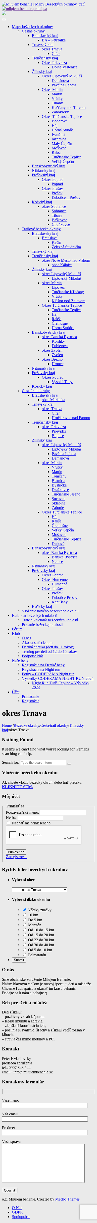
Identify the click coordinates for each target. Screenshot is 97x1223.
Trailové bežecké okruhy (41, 229)
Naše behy (20, 660)
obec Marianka (53, 400)
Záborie (58, 507)
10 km (32, 915)
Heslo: (11, 817)
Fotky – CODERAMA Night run (48, 674)
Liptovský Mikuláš (66, 278)
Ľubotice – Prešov (66, 197)
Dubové (58, 543)
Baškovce (59, 220)
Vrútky (57, 98)
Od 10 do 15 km (40, 930)
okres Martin (52, 283)
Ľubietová (60, 346)
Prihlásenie (30, 696)
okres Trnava (52, 49)
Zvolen (57, 355)
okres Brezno (52, 359)
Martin (57, 94)
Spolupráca (21, 1217)
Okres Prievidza (54, 62)
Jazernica (59, 139)
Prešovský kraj (43, 175)
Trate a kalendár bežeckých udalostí (50, 620)
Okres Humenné (55, 579)
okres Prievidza (54, 427)
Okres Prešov (52, 188)
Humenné (59, 584)
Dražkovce (60, 490)
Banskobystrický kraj (48, 166)
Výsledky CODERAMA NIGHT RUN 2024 (58, 678)
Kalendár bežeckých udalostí (34, 615)
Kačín (56, 242)
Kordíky (58, 341)
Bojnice (58, 436)
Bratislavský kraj (45, 35)
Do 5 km (34, 920)
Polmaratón (36, 955)
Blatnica (58, 481)
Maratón (34, 925)
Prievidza (59, 431)
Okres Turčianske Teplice (62, 116)
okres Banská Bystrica (59, 337)
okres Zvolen (52, 350)
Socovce (58, 498)
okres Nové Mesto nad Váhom (66, 260)
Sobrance (59, 211)
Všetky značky (39, 910)
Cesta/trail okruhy (36, 391)
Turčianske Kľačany (68, 292)
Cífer (56, 53)
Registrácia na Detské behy (43, 665)
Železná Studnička (66, 247)
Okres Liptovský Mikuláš (62, 76)
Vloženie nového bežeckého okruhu (50, 611)
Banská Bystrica (64, 557)
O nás (26, 638)
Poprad (57, 184)
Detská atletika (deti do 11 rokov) (48, 647)
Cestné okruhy (33, 31)
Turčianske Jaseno (66, 494)
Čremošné (60, 323)
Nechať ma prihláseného (31, 823)
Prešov (57, 193)
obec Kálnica (62, 265)
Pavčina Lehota (64, 85)
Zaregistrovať (16, 857)
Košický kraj (42, 202)
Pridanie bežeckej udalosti (42, 624)
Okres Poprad (52, 179)
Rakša (56, 152)
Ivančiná (58, 134)
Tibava (57, 215)
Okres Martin (52, 89)
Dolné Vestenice (64, 67)
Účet (15, 692)
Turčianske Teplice (66, 157)
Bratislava (49, 238)
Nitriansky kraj (43, 170)
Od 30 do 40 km (40, 945)
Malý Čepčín (62, 143)
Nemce (57, 561)
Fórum (17, 629)
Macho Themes (67, 1199)
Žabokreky (60, 112)
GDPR (17, 1212)
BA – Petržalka (54, 40)
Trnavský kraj (42, 44)
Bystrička (59, 485)
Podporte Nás (32, 656)
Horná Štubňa (63, 130)
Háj (54, 125)
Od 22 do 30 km (40, 940)
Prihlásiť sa (16, 852)
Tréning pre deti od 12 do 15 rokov (49, 651)
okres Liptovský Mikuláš (61, 274)
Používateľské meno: (23, 812)
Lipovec (58, 287)
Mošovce (59, 148)
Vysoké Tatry (62, 382)
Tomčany (59, 476)
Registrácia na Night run (41, 669)
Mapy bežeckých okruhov (32, 26)
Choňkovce (61, 224)
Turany (57, 103)
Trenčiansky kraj (45, 58)
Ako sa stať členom (37, 642)
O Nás (17, 1208)
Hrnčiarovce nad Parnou (71, 418)
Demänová (60, 80)
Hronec (57, 364)
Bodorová (59, 121)
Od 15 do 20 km (40, 935)
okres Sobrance (54, 206)
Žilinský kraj (42, 71)
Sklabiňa (58, 503)
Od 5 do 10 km (39, 950)
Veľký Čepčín (63, 161)
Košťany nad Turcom (69, 107)
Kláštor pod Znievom (68, 301)
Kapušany (60, 602)
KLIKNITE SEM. (17, 787)
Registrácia (30, 701)
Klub (16, 633)
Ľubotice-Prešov (65, 597)
